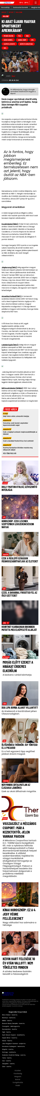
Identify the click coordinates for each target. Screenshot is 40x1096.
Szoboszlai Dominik (20, 7)
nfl (32, 40)
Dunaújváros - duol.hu (9, 1029)
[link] (5, 483)
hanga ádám (22, 40)
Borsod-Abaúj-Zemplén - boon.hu (13, 1023)
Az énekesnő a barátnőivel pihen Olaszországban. (19, 712)
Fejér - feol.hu (6, 1032)
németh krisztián (26, 44)
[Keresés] (31, 2)
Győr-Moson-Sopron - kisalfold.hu (13, 1035)
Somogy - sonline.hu (9, 1052)
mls (19, 36)
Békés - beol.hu (7, 1020)
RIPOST (4, 12)
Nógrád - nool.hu (7, 1049)
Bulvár (18, 1079)
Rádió (17, 1085)
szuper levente (9, 44)
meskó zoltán (8, 36)
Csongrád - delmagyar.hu (11, 1026)
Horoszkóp (5, 7)
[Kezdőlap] (7, 3)
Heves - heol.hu (7, 1041)
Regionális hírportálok (18, 1012)
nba (27, 36)
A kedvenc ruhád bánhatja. (17, 675)
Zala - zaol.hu (6, 1066)
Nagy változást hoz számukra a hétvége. (19, 923)
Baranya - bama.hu (8, 1018)
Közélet (18, 1071)
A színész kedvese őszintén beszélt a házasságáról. (17, 972)
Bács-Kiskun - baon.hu (9, 1015)
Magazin (18, 1077)
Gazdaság (18, 1074)
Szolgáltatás (18, 1082)
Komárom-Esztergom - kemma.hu (13, 1046)
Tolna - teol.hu (7, 1058)
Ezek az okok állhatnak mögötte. (19, 791)
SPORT (11, 12)
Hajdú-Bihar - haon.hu (9, 1038)
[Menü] (35, 2)
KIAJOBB (19, 12)
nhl (5, 48)
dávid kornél (8, 40)
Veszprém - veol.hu (8, 1064)
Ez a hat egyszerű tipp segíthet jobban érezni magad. (18, 752)
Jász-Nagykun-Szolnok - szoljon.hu (14, 1043)
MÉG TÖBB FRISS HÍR (9, 453)
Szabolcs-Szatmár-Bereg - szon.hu (14, 1055)
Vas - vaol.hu (6, 1061)
